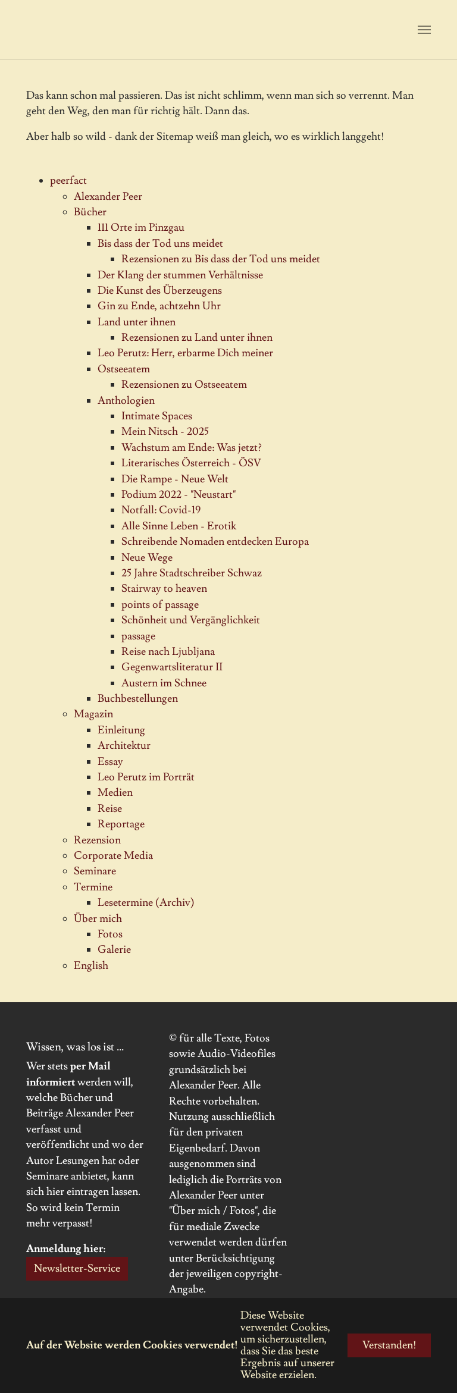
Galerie (114, 949)
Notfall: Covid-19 (161, 510)
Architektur (124, 745)
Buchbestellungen (138, 698)
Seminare (95, 871)
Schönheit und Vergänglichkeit (190, 620)
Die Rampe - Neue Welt (174, 479)
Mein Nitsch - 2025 (165, 431)
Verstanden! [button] (389, 1345)
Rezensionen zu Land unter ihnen (197, 337)
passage (138, 636)
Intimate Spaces (156, 416)
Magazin (93, 714)
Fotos (110, 934)
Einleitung (121, 730)
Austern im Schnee (163, 683)
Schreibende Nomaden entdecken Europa (215, 541)
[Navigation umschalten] (424, 30)
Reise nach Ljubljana (168, 651)
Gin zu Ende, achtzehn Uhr (159, 306)
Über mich (98, 918)
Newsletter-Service (77, 1268)
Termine (93, 887)
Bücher (90, 212)
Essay (110, 761)
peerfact (68, 180)
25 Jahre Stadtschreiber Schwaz (191, 573)
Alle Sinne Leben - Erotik (178, 526)
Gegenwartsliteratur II (172, 667)
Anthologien (126, 400)
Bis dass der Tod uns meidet (160, 243)
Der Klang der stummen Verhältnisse (180, 275)
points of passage (160, 604)
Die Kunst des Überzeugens (160, 290)
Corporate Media (113, 855)
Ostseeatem (124, 369)
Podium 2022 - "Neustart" (178, 494)
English (91, 965)
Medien (115, 792)
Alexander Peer (108, 196)
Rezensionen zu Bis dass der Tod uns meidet (220, 259)
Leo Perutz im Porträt (146, 777)
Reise (110, 808)
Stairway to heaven (164, 588)
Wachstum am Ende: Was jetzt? (191, 447)
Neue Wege (147, 557)
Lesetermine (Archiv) (146, 902)
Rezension (97, 840)
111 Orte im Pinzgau (141, 227)
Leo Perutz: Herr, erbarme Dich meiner (185, 353)
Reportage (121, 824)
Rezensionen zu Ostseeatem (184, 384)
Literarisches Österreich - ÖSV (191, 463)
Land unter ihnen (137, 322)
